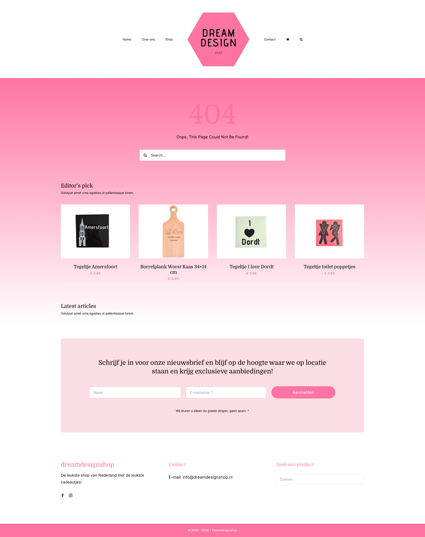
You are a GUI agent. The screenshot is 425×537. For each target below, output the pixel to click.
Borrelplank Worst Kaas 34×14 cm (173, 269)
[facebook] (62, 495)
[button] (283, 39)
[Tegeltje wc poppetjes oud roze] (329, 206)
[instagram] (70, 495)
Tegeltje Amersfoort (95, 266)
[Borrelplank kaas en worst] (173, 206)
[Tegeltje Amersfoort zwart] (95, 206)
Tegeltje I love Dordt (252, 266)
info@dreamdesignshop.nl (207, 477)
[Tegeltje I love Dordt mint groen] (251, 206)
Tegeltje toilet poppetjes (329, 266)
